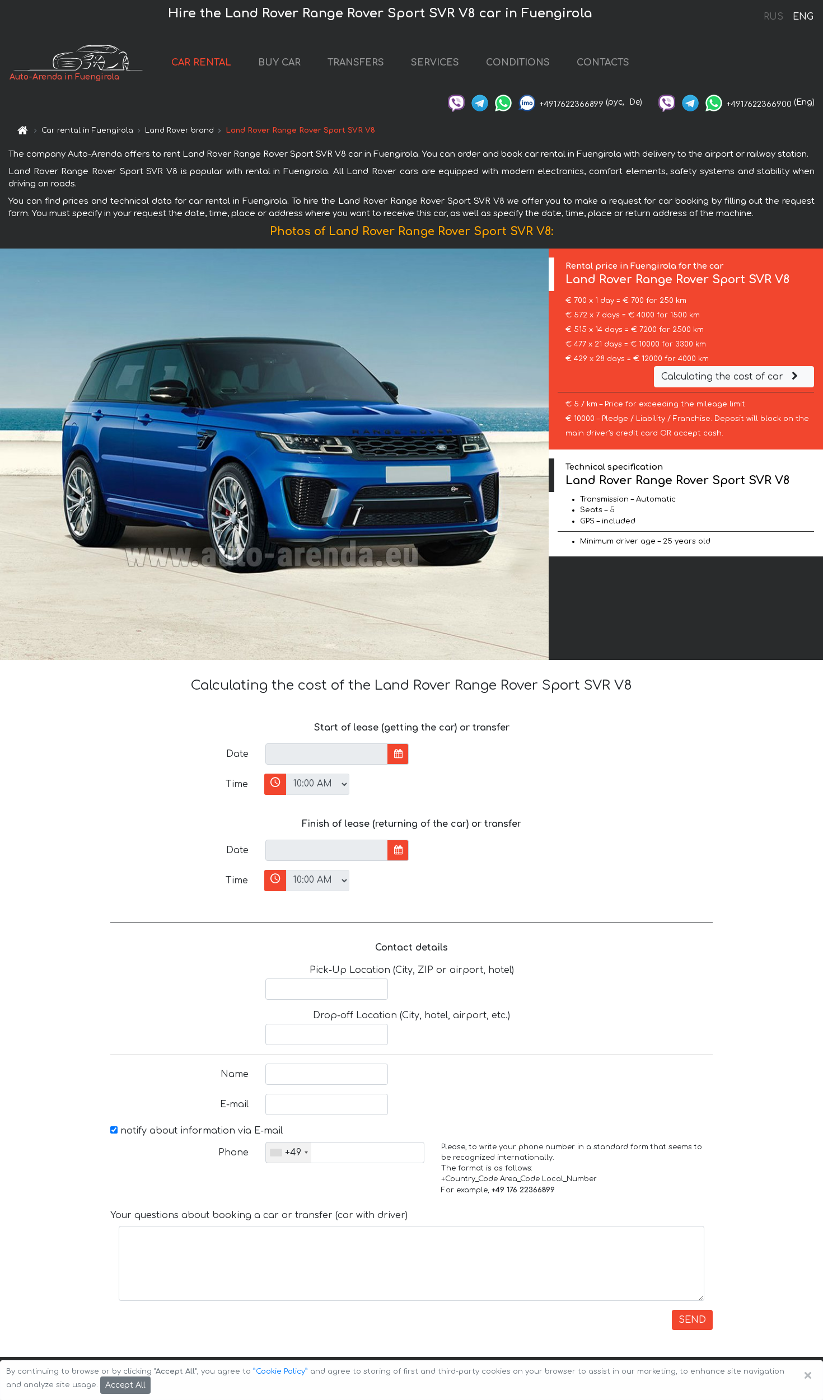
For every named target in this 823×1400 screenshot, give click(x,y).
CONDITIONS (518, 63)
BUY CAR (279, 63)
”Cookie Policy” (280, 1371)
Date (237, 754)
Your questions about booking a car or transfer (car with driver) (259, 1215)
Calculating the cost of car (723, 377)
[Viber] (456, 102)
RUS (773, 17)
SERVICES (435, 63)
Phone (233, 1153)
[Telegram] (479, 102)
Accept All (125, 1385)
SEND (692, 1320)
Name (235, 1074)
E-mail (234, 1104)
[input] (326, 754)
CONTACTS (603, 63)
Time (237, 784)
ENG (803, 17)
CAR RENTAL (201, 63)
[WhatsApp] (503, 102)
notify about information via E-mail (200, 1131)
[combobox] (288, 1153)
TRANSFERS (356, 63)
